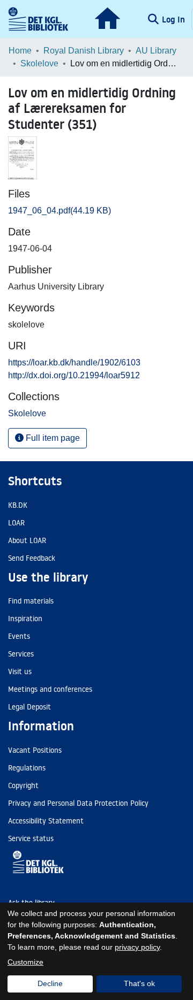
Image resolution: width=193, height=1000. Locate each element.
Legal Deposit (29, 707)
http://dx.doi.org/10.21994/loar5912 (74, 375)
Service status (31, 838)
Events (19, 636)
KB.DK (17, 505)
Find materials (31, 601)
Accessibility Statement (46, 821)
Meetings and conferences (50, 689)
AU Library (156, 50)
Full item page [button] (52, 437)
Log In (174, 19)
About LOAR (27, 540)
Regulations (27, 768)
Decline (50, 983)
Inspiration (25, 618)
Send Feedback (31, 558)
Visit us (20, 671)
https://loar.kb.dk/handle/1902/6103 (74, 362)
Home (20, 50)
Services (21, 654)
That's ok (139, 983)
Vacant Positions (35, 750)
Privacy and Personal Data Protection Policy (78, 803)
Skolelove (39, 63)
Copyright (23, 785)
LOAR (16, 523)
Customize (25, 962)
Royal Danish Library (83, 50)
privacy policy (137, 947)
